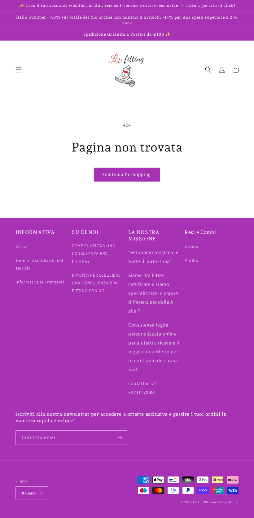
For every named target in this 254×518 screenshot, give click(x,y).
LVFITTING (200, 502)
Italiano (29, 493)
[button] (18, 70)
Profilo (191, 260)
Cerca (21, 246)
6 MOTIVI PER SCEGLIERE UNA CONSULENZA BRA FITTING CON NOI (96, 282)
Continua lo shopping (127, 174)
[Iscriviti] (120, 437)
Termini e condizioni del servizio (39, 264)
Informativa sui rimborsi (39, 282)
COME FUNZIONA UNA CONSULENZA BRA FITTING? (93, 253)
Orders (191, 246)
